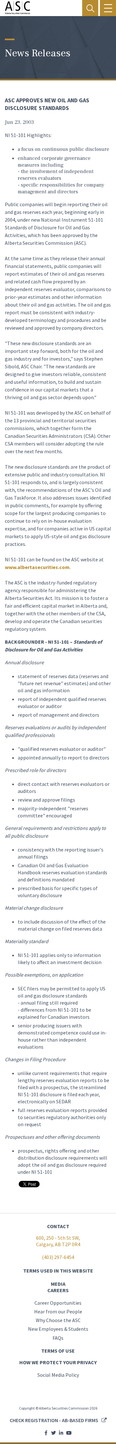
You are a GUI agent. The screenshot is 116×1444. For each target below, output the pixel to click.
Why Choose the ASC (58, 1320)
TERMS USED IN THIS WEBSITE (58, 1270)
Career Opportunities (58, 1303)
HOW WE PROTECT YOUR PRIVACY (58, 1362)
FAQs (58, 1338)
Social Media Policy (58, 1375)
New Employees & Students (58, 1329)
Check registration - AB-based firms (54, 1420)
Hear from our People (58, 1311)
